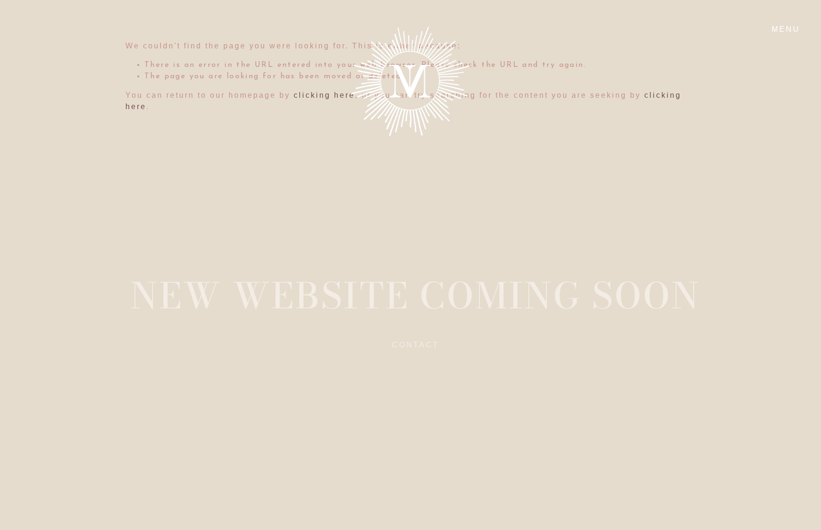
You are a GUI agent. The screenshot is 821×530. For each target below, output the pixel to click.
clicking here (324, 95)
